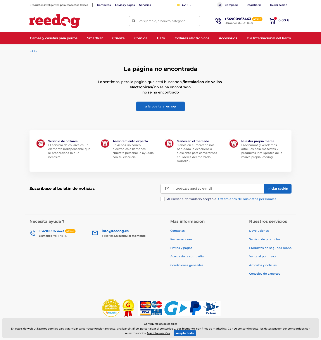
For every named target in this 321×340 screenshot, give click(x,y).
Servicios (145, 5)
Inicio (33, 51)
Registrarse (254, 5)
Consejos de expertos (264, 273)
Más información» (158, 333)
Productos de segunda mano (270, 248)
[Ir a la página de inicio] (54, 21)
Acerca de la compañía (187, 256)
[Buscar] (134, 21)
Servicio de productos (264, 239)
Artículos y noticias (263, 265)
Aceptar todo (185, 333)
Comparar (231, 5)
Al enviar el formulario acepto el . (222, 199)
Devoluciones (259, 230)
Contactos (104, 5)
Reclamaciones (181, 239)
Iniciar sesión (278, 5)
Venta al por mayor (263, 256)
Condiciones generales (186, 265)
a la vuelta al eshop (160, 106)
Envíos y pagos (125, 5)
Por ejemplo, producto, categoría (162, 21)
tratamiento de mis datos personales (247, 199)
